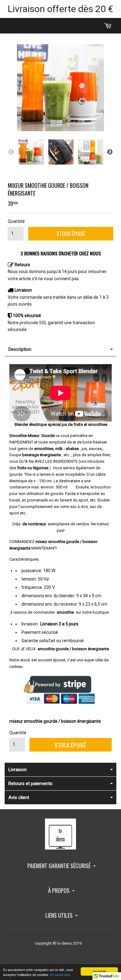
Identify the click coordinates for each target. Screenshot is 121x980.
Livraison (17, 769)
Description (19, 349)
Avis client (18, 797)
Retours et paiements (30, 783)
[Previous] (11, 152)
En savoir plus (60, 974)
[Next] (110, 152)
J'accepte (99, 971)
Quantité (16, 221)
